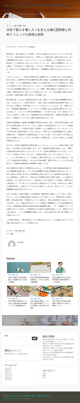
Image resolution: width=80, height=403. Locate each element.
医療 (20, 26)
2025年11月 (8, 377)
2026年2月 (8, 371)
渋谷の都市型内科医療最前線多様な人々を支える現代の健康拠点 (39, 279)
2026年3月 (8, 368)
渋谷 (24, 26)
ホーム (8, 26)
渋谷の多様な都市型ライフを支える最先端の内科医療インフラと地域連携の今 (17, 303)
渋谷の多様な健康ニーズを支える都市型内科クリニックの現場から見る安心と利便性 (39, 304)
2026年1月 (8, 373)
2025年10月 (8, 379)
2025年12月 (8, 375)
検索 (6, 336)
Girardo (32, 47)
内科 (15, 26)
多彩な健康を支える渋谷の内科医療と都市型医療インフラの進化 (61, 279)
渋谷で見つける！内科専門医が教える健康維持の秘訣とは (30, 396)
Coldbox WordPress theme (12, 398)
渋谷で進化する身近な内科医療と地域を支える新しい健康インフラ (61, 303)
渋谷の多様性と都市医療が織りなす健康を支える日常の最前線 (17, 279)
